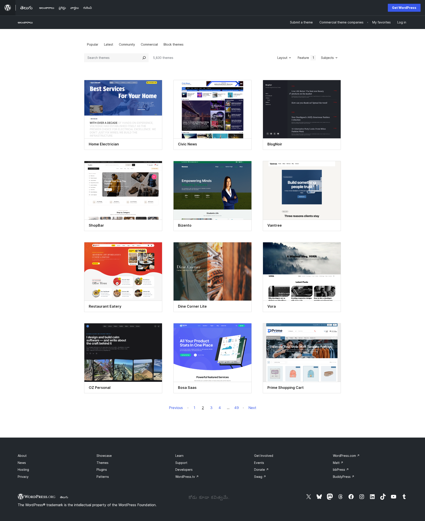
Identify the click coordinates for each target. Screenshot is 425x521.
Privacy (23, 477)
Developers (184, 469)
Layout (282, 58)
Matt (338, 463)
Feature (306, 58)
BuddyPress (343, 477)
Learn (179, 455)
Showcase (104, 455)
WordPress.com (346, 455)
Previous (176, 407)
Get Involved (263, 455)
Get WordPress (404, 8)
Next (252, 407)
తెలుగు (64, 497)
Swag (260, 477)
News (22, 463)
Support (181, 463)
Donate (261, 469)
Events (259, 463)
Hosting (23, 469)
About (22, 455)
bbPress (341, 469)
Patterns (103, 477)
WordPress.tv (187, 477)
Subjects (327, 58)
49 (236, 407)
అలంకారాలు (25, 22)
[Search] (144, 57)
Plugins (102, 469)
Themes (102, 463)
